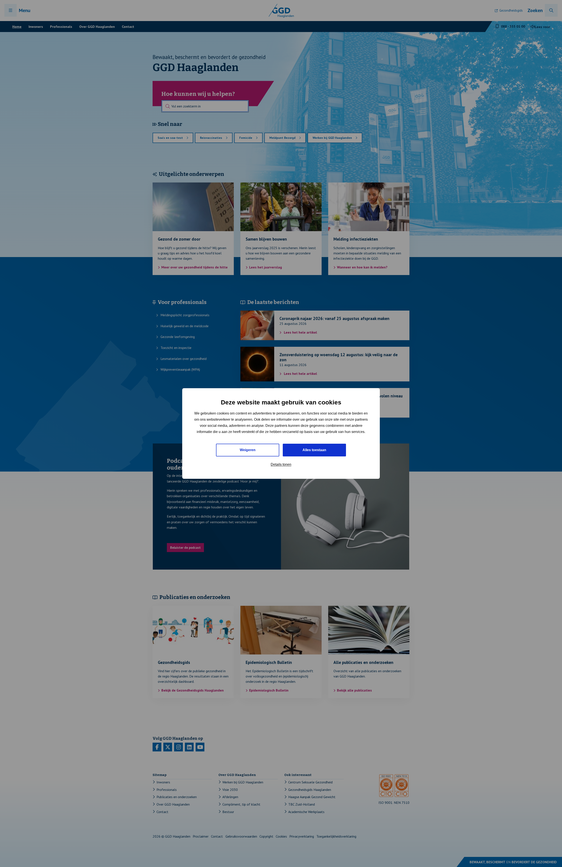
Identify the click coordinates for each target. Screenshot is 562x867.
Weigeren (248, 450)
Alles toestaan (314, 450)
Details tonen (281, 464)
